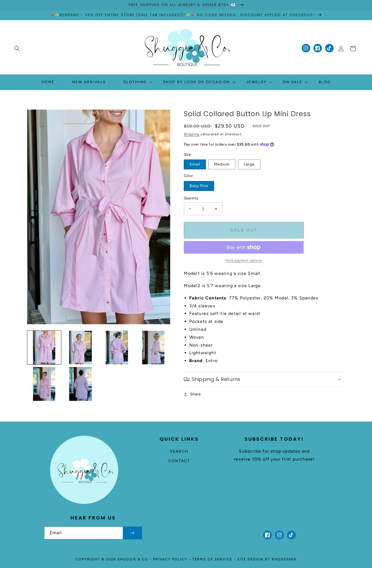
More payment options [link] (243, 260)
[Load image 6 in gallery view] (80, 384)
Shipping (192, 134)
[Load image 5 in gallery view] (44, 384)
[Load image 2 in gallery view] (80, 348)
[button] (17, 49)
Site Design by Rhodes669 (266, 559)
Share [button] (195, 394)
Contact (179, 461)
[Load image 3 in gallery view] (117, 348)
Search (179, 451)
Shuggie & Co (132, 559)
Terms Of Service (212, 559)
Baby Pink (199, 186)
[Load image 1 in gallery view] (44, 348)
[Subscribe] (132, 533)
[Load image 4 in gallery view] (153, 348)
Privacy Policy (170, 559)
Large (249, 164)
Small (195, 164)
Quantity (191, 198)
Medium (222, 164)
